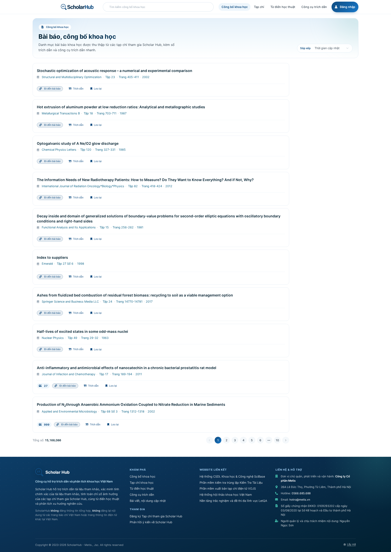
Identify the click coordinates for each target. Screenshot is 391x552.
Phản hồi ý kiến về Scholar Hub (151, 522)
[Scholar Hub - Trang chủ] (77, 7)
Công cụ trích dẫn (142, 494)
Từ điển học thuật (142, 488)
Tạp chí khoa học (142, 482)
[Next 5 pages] (268, 440)
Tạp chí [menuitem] (259, 7)
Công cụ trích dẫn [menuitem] (314, 7)
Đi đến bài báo (51, 88)
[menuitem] (344, 7)
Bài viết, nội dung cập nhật (148, 500)
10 (277, 440)
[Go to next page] (285, 440)
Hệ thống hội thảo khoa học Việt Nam (226, 494)
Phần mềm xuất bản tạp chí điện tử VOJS (228, 488)
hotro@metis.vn (299, 499)
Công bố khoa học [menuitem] (235, 7)
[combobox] (158, 7)
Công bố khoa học (142, 476)
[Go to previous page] (209, 440)
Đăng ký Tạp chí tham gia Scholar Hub (156, 516)
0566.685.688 (301, 493)
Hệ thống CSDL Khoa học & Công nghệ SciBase (232, 476)
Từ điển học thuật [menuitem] (282, 7)
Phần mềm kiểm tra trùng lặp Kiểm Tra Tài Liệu (231, 482)
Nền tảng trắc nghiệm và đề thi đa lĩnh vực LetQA (233, 500)
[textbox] (159, 7)
